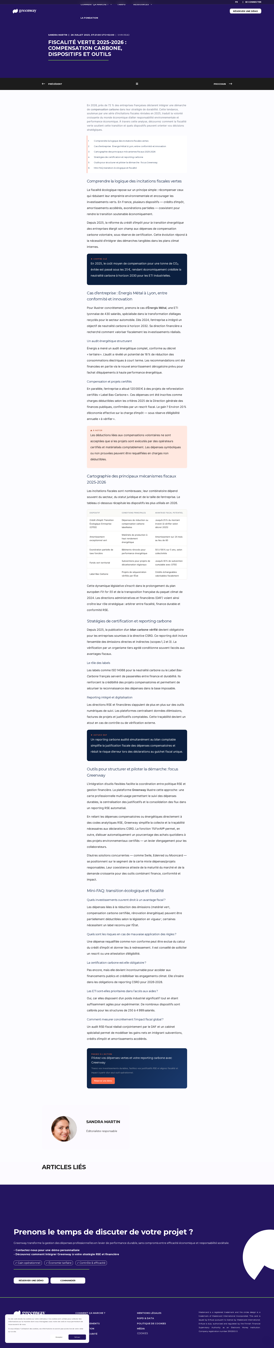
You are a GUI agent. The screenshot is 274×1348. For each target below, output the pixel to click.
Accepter (58, 1337)
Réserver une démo (245, 11)
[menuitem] (253, 2)
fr (236, 2)
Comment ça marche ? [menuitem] (90, 1313)
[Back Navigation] (137, 84)
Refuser (77, 1337)
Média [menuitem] (141, 1328)
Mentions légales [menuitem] (149, 1313)
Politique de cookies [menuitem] (151, 1323)
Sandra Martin (57, 35)
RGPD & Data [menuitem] (145, 1318)
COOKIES (142, 1333)
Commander (67, 1280)
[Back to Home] (24, 10)
